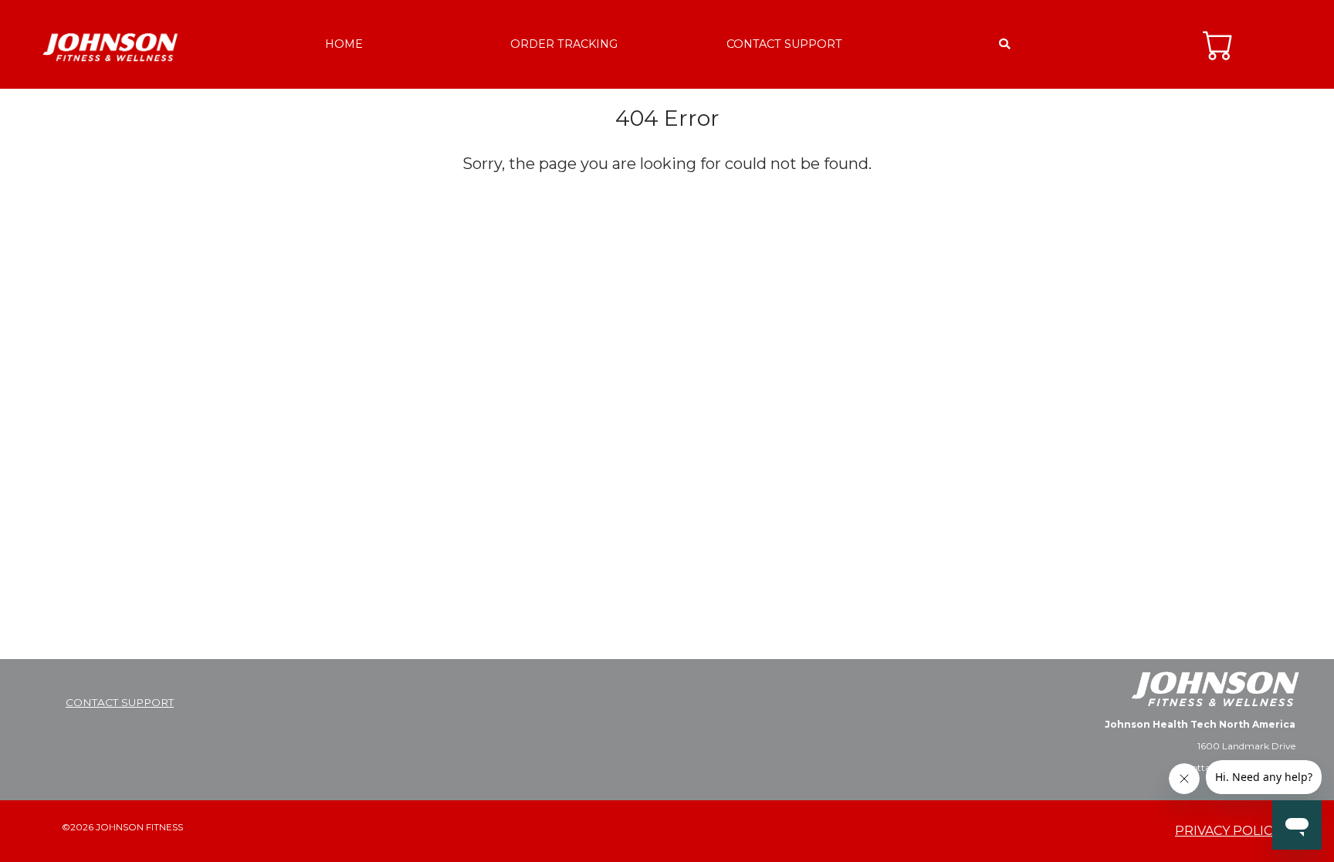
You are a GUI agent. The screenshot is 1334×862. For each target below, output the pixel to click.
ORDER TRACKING (564, 44)
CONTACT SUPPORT (784, 44)
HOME (344, 44)
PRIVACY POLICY (1227, 830)
